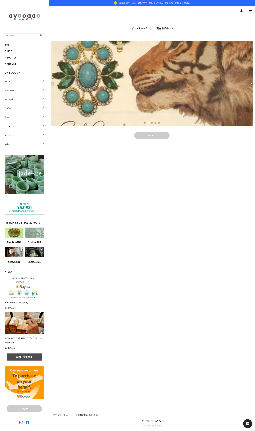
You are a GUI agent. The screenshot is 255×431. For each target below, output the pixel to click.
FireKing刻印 (35, 242)
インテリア (9, 126)
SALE (7, 81)
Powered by (148, 426)
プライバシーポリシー (62, 415)
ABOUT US (11, 57)
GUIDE (8, 51)
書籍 (7, 144)
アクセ (8, 135)
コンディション (34, 261)
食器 (7, 117)
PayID (152, 135)
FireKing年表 (14, 242)
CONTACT (10, 64)
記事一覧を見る (24, 357)
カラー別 (9, 99)
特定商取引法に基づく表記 (87, 415)
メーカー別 (10, 90)
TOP (7, 44)
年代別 (8, 108)
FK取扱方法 (14, 261)
